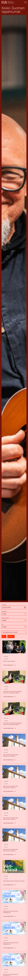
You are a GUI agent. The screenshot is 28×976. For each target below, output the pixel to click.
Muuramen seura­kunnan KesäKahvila (10, 911)
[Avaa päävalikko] (25, 2)
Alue (2, 624)
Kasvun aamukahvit (9, 661)
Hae (3, 636)
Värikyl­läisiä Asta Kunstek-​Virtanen (14, 881)
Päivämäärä (4, 604)
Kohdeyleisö (4, 611)
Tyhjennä (10, 636)
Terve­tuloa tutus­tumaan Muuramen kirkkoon (10, 755)
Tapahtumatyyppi (5, 617)
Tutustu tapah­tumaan (8, 665)
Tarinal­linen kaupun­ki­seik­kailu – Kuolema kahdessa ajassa (13, 692)
